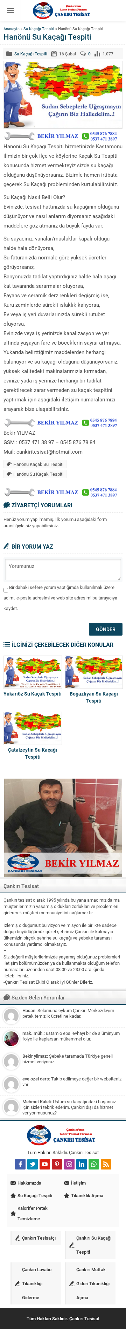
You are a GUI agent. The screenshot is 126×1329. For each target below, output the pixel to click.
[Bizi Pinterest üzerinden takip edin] (57, 1164)
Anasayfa (12, 28)
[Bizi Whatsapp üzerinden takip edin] (94, 1164)
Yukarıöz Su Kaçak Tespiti (33, 693)
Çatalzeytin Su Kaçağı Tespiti (32, 753)
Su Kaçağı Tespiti (38, 28)
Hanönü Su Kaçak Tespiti (38, 474)
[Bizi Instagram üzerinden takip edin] (69, 1164)
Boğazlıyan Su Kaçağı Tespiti (94, 697)
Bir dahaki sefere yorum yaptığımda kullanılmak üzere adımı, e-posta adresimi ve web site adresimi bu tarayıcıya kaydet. (60, 597)
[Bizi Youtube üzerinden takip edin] (45, 1164)
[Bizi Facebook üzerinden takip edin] (20, 1164)
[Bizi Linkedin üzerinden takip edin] (81, 1164)
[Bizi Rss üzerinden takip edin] (106, 1164)
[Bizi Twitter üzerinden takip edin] (32, 1164)
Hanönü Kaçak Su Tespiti (38, 464)
